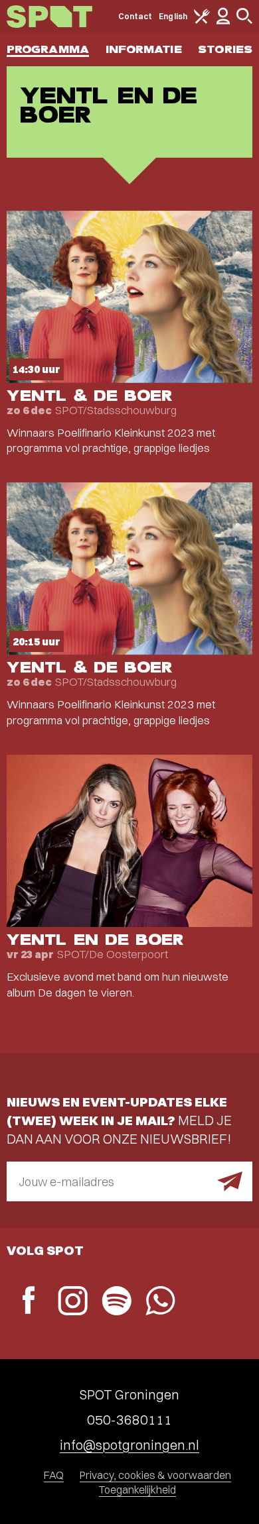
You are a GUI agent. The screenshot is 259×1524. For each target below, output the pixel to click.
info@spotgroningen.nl (129, 1445)
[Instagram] (72, 1302)
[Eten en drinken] (202, 21)
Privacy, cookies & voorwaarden (155, 1475)
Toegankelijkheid (137, 1489)
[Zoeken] (244, 21)
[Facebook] (28, 1302)
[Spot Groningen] (49, 16)
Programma (48, 49)
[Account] (223, 22)
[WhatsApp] (160, 1302)
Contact (135, 16)
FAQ (54, 1475)
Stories (225, 49)
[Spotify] (116, 1302)
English (173, 16)
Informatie (144, 49)
